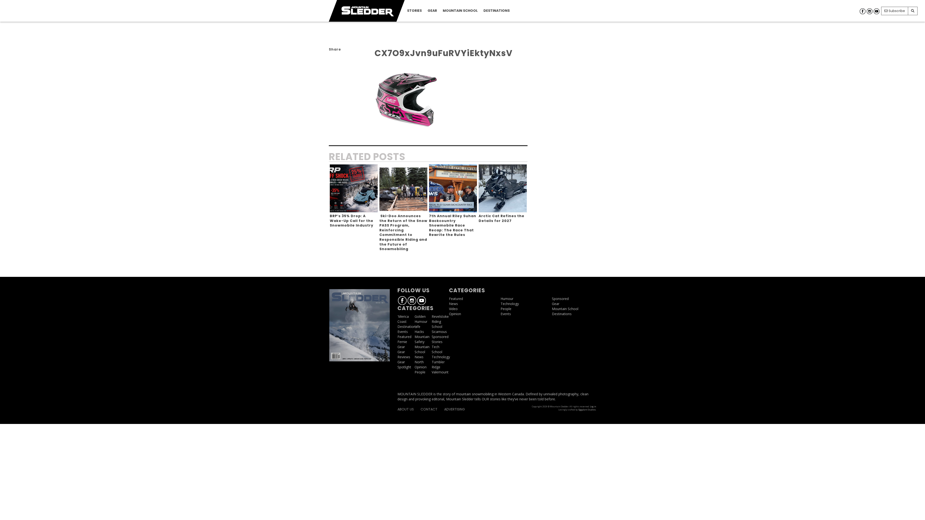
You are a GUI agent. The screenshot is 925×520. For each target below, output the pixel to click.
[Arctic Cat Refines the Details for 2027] (503, 188)
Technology (441, 357)
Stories (414, 10)
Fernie (402, 341)
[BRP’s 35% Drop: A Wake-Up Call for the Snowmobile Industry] (354, 188)
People (420, 372)
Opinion (421, 367)
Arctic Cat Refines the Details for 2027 (501, 218)
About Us (405, 409)
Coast (402, 321)
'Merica (403, 316)
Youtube (876, 11)
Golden (420, 316)
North (419, 362)
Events (402, 331)
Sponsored (440, 336)
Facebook (863, 11)
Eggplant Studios (587, 409)
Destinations (496, 10)
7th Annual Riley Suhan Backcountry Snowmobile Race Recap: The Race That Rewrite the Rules (452, 225)
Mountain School (460, 10)
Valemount (440, 372)
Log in (593, 406)
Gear (432, 10)
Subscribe (896, 10)
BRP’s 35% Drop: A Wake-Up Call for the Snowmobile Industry (351, 221)
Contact (429, 409)
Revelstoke (440, 316)
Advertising (454, 409)
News (419, 357)
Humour (421, 321)
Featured (404, 336)
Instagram (869, 11)
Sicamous (439, 331)
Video (453, 308)
